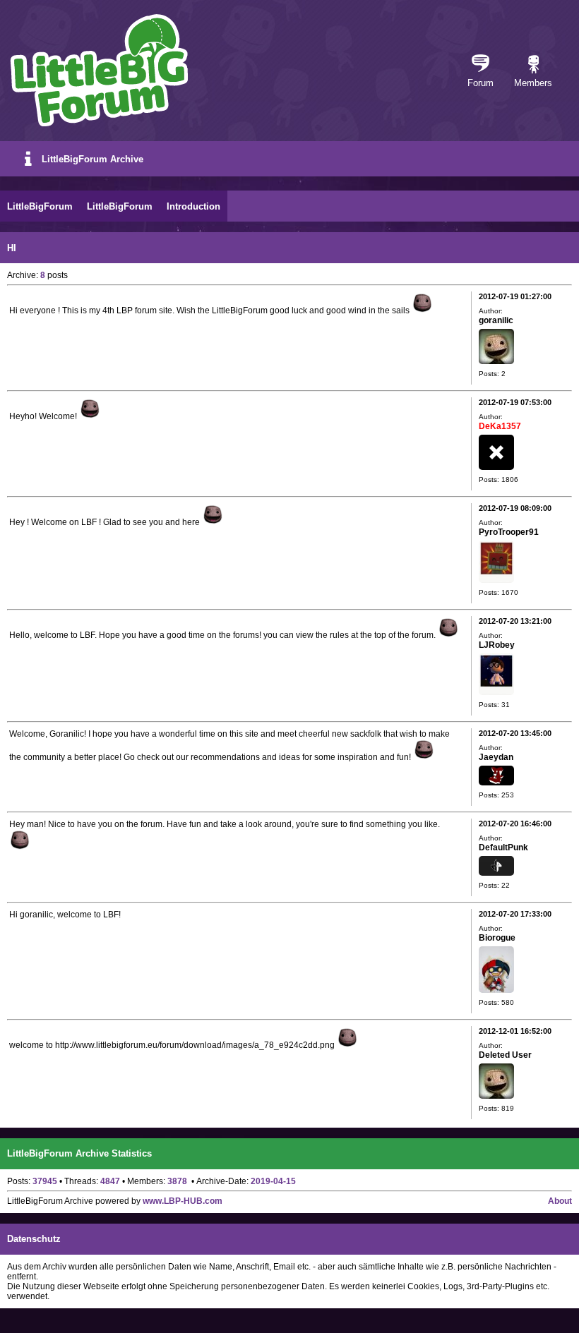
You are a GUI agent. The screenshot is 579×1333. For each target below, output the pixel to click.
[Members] (533, 65)
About (560, 1201)
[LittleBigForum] (99, 70)
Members (533, 83)
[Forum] (480, 65)
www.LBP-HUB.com (182, 1201)
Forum (480, 83)
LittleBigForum (40, 206)
